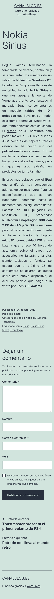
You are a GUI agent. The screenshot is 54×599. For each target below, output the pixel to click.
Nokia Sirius (37, 325)
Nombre (8, 419)
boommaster (14, 313)
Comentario (11, 381)
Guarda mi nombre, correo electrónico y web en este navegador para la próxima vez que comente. (29, 479)
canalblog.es (28, 6)
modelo (15, 110)
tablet (5, 330)
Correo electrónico (15, 437)
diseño (11, 131)
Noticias (30, 317)
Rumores (41, 317)
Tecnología (8, 321)
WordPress (33, 586)
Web (5, 456)
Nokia (26, 325)
